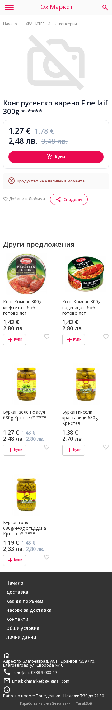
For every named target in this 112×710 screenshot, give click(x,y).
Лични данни (21, 637)
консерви (68, 24)
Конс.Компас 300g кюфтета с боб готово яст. (22, 307)
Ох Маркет (56, 7)
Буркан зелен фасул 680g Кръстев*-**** (24, 415)
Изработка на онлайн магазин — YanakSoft (56, 703)
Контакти (17, 619)
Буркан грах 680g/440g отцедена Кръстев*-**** (24, 528)
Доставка (17, 592)
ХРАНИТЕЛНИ (38, 24)
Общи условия (22, 628)
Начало (10, 24)
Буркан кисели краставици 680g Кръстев (80, 417)
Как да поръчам (24, 601)
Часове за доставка (29, 610)
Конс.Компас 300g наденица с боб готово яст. (81, 307)
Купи (56, 156)
